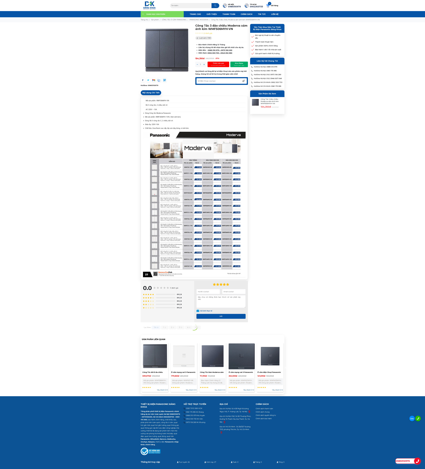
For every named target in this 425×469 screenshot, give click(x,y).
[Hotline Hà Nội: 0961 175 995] (252, 71)
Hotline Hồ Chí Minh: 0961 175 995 (267, 86)
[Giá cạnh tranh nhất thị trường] (252, 53)
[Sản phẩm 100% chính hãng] (252, 45)
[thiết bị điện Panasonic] (149, 5)
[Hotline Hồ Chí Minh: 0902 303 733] (252, 82)
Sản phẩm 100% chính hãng (266, 46)
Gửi (221, 316)
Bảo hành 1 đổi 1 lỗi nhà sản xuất (268, 50)
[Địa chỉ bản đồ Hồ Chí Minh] (221, 432)
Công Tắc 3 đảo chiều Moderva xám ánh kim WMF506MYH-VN (270, 101)
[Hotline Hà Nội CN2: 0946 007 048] (252, 78)
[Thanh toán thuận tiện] (252, 42)
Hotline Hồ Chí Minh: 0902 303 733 (268, 82)
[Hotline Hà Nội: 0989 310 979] (252, 67)
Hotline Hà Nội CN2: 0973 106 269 (267, 75)
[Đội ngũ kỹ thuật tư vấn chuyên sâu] (252, 36)
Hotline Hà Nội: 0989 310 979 (265, 67)
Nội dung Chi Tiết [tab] (150, 93)
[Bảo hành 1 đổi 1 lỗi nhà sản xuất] (252, 49)
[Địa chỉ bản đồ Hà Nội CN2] (224, 422)
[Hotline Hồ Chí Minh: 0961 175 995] (252, 86)
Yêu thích (162, 390)
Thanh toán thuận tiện (264, 42)
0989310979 (153, 85)
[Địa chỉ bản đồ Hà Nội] (249, 412)
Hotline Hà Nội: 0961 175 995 (265, 71)
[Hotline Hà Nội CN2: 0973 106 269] (252, 74)
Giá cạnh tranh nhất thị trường (267, 54)
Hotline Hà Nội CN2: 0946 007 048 (268, 78)
